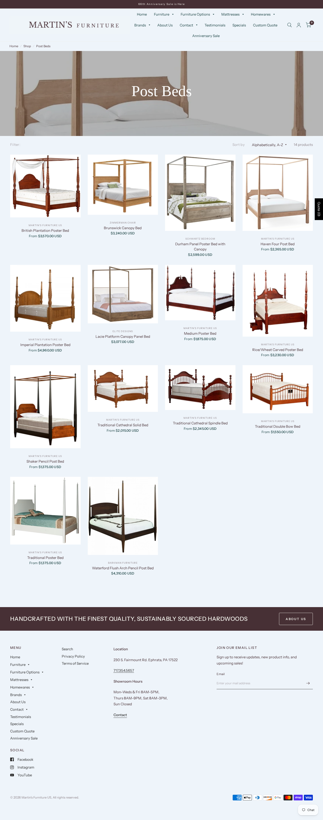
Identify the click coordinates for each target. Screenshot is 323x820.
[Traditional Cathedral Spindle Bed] (200, 387)
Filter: (15, 144)
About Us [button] (296, 619)
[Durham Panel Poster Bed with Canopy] (200, 193)
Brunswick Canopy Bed (123, 228)
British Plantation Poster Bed (45, 230)
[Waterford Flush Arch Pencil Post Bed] (123, 516)
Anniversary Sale (206, 36)
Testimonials (215, 25)
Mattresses (230, 14)
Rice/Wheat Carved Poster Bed (277, 349)
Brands (140, 25)
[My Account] (298, 25)
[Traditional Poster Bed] (45, 510)
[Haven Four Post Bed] (278, 193)
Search (67, 649)
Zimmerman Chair (123, 222)
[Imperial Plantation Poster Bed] (45, 298)
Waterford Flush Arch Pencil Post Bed (123, 568)
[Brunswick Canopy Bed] (123, 185)
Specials (239, 25)
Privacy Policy (73, 656)
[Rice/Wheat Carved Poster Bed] (278, 301)
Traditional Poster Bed (45, 557)
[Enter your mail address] (308, 683)
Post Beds (43, 46)
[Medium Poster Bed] (200, 292)
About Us (165, 25)
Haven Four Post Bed (278, 244)
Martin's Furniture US (45, 225)
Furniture (161, 14)
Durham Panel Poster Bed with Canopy (200, 247)
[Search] (289, 25)
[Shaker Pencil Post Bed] (45, 406)
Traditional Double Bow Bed (277, 426)
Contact (186, 25)
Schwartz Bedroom (200, 238)
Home (142, 14)
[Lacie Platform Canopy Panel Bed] (123, 294)
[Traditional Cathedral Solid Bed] (123, 388)
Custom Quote (265, 25)
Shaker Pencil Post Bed (45, 461)
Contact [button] (120, 715)
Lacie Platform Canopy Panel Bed (123, 336)
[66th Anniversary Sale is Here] (161, 4)
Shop (27, 46)
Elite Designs (123, 331)
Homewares (261, 14)
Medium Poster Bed (200, 333)
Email (221, 674)
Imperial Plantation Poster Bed (45, 344)
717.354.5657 (123, 670)
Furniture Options (195, 14)
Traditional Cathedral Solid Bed (122, 425)
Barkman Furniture (123, 562)
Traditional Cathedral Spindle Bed (200, 423)
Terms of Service (75, 663)
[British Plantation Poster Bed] (45, 186)
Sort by (238, 144)
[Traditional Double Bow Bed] (278, 389)
